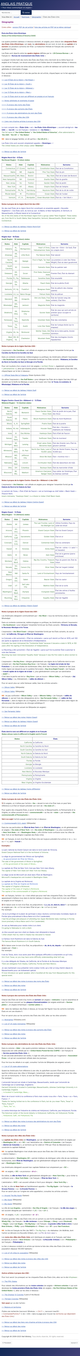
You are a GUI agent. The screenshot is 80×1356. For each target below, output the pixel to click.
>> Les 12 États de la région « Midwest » (18, 88)
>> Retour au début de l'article (14, 152)
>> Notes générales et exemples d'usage (18, 101)
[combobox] (10, 12)
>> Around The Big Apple (12, 1195)
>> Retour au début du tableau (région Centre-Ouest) (23, 502)
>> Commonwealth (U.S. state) (14, 823)
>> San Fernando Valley (11, 711)
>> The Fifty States (9, 1281)
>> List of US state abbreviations (15, 1066)
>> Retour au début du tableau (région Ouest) (20, 606)
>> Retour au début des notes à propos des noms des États (25, 981)
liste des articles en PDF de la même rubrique (52, 27)
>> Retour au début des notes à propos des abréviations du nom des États (31, 1121)
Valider (27, 13)
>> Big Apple (7, 1200)
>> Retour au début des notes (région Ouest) (19, 717)
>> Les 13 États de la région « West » (16, 92)
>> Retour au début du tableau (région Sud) (19, 390)
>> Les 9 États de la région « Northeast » (18, 80)
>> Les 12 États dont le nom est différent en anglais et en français (28, 96)
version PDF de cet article (22, 27)
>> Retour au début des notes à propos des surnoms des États (26, 1030)
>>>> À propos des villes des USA (15, 117)
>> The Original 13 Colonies (13, 1295)
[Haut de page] (76, 1352)
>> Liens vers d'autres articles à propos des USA (21, 121)
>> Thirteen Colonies (10, 1299)
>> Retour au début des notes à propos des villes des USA (25, 1259)
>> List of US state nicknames (14, 1024)
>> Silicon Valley (8, 687)
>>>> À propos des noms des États (16, 105)
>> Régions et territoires (11, 1307)
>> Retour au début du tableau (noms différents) (21, 789)
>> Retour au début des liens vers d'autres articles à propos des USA (29, 1322)
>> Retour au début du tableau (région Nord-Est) (21, 227)
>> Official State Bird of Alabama (15, 375)
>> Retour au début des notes (13, 985)
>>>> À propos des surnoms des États (17, 109)
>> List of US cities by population (15, 1253)
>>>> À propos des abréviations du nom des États (22, 113)
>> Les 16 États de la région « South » (17, 84)
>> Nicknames (7, 1020)
